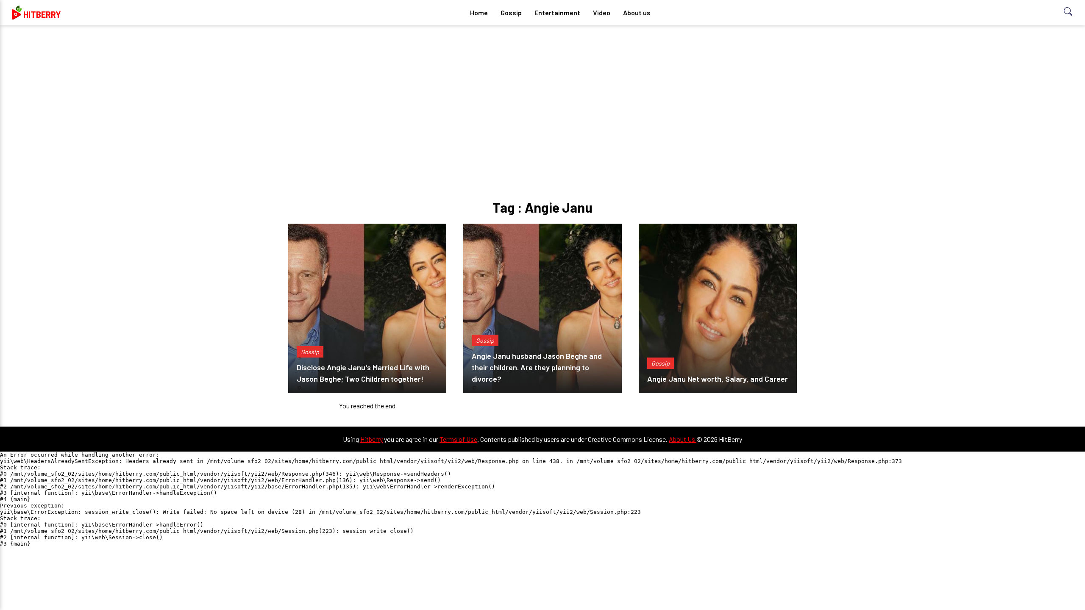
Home (479, 12)
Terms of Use (458, 439)
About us (637, 12)
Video (601, 12)
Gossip (511, 12)
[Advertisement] (542, 97)
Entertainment (557, 12)
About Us (682, 439)
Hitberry (371, 439)
